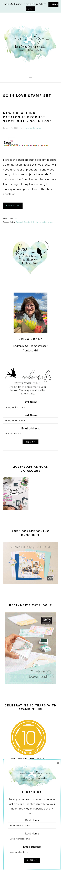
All (16, 218)
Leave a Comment (34, 128)
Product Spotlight (24, 222)
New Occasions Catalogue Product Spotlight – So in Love (27, 117)
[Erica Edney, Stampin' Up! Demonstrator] (30, 62)
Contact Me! (30, 350)
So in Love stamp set (43, 222)
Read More (12, 205)
